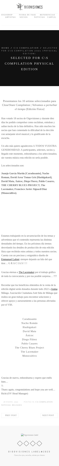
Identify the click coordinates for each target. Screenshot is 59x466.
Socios (24, 17)
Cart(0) (51, 17)
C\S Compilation (26, 48)
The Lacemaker (26, 272)
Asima (54, 289)
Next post (48, 415)
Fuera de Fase (27, 15)
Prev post (11, 415)
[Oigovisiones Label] (29, 6)
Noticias (39, 17)
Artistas (10, 17)
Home (6, 48)
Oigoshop (7, 15)
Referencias (47, 15)
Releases (17, 405)
